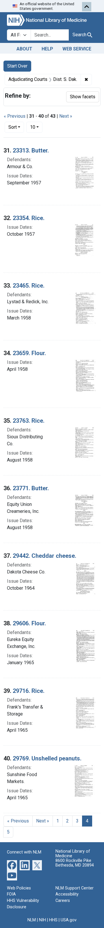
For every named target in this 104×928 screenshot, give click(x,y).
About (24, 49)
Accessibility (67, 894)
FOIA (11, 894)
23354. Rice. (28, 218)
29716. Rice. (28, 690)
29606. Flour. (29, 623)
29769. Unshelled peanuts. (47, 758)
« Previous (14, 116)
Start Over (17, 66)
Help (47, 49)
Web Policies (19, 888)
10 (36, 127)
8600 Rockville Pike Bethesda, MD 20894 (74, 863)
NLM (31, 920)
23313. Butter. (31, 150)
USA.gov (69, 920)
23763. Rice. (28, 420)
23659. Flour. (29, 353)
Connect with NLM (24, 852)
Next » (65, 116)
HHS (53, 920)
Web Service (76, 49)
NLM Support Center (74, 888)
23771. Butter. (31, 488)
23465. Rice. (28, 285)
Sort (12, 127)
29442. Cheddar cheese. (44, 555)
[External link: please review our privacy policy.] (12, 864)
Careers (62, 900)
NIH (42, 920)
